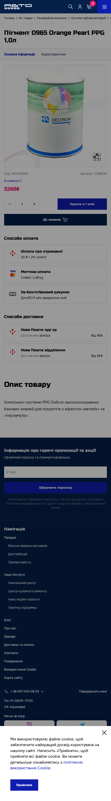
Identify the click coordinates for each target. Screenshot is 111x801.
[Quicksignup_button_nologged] (80, 6)
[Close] (104, 732)
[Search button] (70, 6)
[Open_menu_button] (104, 6)
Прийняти (24, 785)
